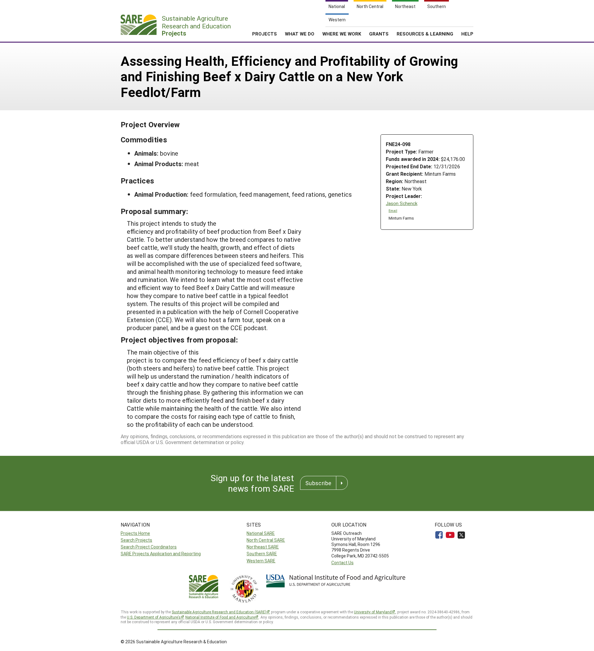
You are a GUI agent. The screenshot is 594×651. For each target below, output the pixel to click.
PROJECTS (264, 34)
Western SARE (261, 561)
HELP (467, 34)
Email (393, 210)
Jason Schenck (401, 203)
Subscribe (318, 483)
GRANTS (379, 34)
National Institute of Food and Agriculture (220, 617)
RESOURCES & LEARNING (425, 34)
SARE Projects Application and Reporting (161, 553)
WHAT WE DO (299, 34)
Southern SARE (262, 553)
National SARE (261, 533)
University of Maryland (373, 611)
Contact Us (342, 562)
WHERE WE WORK (341, 34)
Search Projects (136, 540)
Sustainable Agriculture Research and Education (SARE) (219, 611)
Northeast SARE (263, 547)
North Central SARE (266, 540)
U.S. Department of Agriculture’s (154, 617)
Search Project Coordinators (149, 547)
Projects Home (135, 533)
